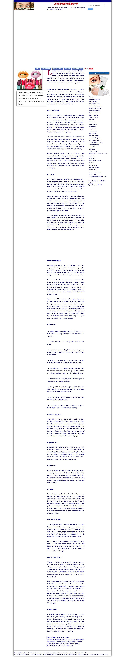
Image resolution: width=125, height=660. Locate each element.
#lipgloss (49, 643)
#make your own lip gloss (66, 645)
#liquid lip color (65, 641)
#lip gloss (54, 643)
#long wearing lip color (76, 641)
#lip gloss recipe (61, 643)
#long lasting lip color (55, 641)
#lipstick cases (58, 639)
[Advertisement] (62, 25)
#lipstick (52, 639)
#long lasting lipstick (76, 639)
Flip (87, 68)
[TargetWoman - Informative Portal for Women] (29, 6)
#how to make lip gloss (72, 643)
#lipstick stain (66, 639)
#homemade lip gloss (52, 645)
